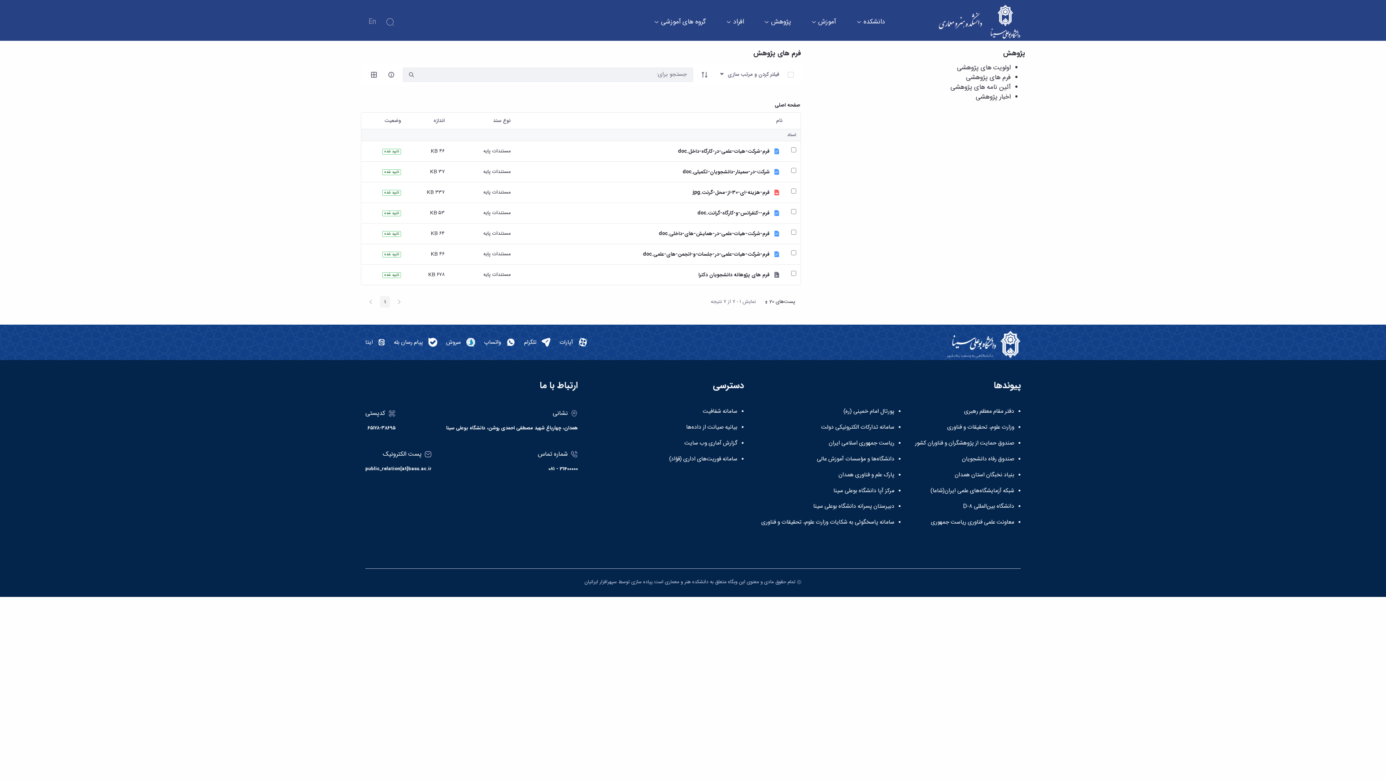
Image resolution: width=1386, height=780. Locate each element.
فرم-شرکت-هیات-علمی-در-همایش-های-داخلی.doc (714, 234)
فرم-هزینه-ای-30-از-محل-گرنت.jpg (731, 192)
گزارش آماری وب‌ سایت (710, 443)
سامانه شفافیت (720, 411)
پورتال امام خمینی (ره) (869, 411)
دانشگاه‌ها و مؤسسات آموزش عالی (855, 459)
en (372, 22)
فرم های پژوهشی (988, 77)
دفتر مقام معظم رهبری (989, 411)
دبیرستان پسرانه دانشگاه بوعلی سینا (853, 506)
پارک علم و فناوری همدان (866, 475)
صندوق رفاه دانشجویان (988, 459)
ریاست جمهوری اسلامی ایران (861, 443)
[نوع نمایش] (374, 75)
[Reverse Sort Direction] (704, 75)
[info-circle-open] (391, 75)
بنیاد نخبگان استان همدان (984, 475)
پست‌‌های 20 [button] (777, 303)
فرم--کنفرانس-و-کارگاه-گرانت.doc (733, 213)
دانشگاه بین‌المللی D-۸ (988, 506)
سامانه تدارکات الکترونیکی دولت (857, 427)
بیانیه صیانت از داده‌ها (711, 427)
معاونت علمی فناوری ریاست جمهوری (972, 522)
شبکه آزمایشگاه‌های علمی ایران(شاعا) (972, 491)
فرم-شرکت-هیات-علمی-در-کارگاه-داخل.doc (724, 151)
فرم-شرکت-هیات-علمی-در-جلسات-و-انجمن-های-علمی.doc (706, 254)
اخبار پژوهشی (993, 97)
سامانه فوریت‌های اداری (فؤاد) (703, 459)
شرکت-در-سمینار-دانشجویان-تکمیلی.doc (726, 172)
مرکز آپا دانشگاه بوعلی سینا (863, 491)
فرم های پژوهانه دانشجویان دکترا (734, 275)
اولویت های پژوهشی (984, 67)
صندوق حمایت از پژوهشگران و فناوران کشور (964, 443)
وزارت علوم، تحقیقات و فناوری (980, 427)
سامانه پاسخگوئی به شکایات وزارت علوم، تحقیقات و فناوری (827, 522)
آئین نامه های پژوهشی (980, 87)
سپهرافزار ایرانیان (600, 582)
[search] (411, 75)
